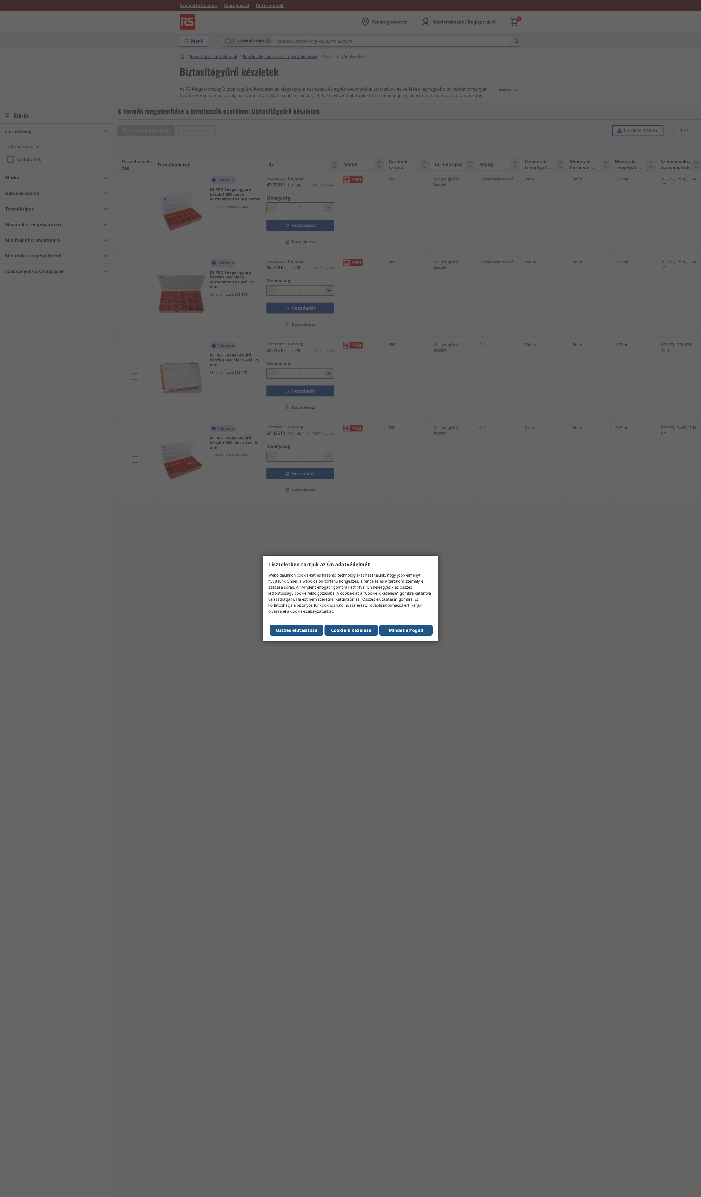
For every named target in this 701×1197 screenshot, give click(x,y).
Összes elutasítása (296, 630)
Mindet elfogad (406, 630)
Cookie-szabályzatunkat (311, 611)
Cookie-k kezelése (351, 630)
